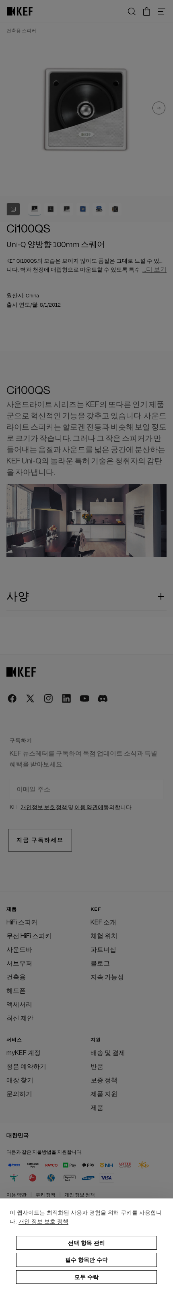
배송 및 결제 (108, 1053)
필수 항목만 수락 (86, 1259)
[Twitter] (31, 699)
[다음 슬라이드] (159, 109)
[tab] (34, 209)
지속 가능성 (107, 977)
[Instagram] (49, 699)
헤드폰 (16, 991)
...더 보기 (154, 270)
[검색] (132, 11)
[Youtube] (85, 699)
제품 (97, 1108)
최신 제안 (19, 1018)
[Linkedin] (67, 699)
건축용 (16, 977)
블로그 (100, 963)
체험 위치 (104, 936)
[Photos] (13, 209)
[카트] (146, 11)
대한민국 (17, 1135)
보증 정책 (104, 1080)
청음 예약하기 (26, 1066)
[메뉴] (161, 11)
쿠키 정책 (45, 1194)
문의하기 (19, 1094)
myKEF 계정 (23, 1053)
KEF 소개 (103, 922)
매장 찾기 (19, 1080)
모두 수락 (86, 1277)
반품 (97, 1066)
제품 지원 (104, 1094)
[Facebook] (13, 699)
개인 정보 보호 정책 (43, 1221)
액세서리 (19, 1004)
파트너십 (103, 950)
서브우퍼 (19, 963)
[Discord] (103, 699)
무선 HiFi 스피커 (28, 936)
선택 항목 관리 (86, 1243)
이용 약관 (16, 1194)
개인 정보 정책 (79, 1194)
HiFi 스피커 (21, 922)
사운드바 (19, 950)
